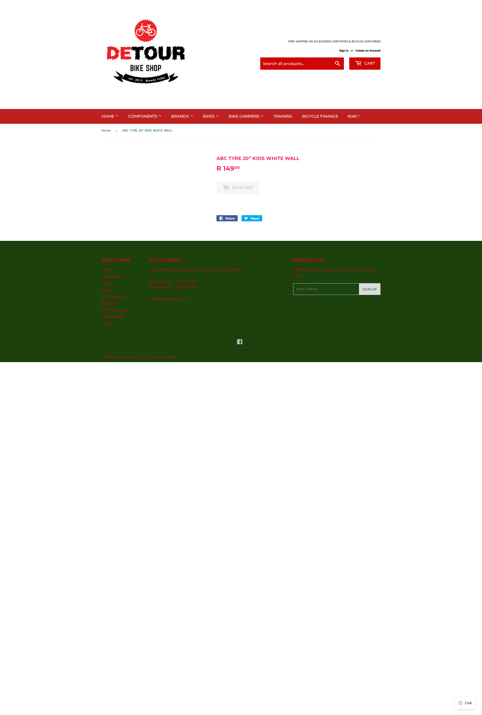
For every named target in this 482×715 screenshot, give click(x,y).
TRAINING (283, 116)
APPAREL (108, 323)
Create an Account (368, 51)
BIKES (209, 116)
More (352, 116)
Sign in (343, 51)
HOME (108, 116)
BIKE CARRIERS (245, 116)
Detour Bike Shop (127, 357)
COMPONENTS (143, 116)
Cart (369, 63)
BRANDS (180, 116)
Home (106, 130)
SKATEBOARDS (113, 317)
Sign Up (370, 289)
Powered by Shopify (162, 357)
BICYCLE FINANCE (320, 116)
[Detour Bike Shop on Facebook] (240, 343)
